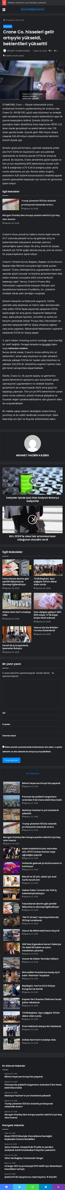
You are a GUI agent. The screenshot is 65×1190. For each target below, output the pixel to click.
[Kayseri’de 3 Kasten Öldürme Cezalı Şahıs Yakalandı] (11, 1003)
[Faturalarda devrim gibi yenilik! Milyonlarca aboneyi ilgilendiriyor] (16, 567)
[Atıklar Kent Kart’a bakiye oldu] (16, 601)
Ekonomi (20, 20)
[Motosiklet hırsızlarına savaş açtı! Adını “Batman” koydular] (11, 976)
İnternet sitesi (9, 735)
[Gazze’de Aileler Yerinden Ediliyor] (11, 963)
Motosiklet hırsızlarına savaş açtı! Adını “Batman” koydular (41, 974)
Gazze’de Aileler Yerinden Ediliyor (40, 958)
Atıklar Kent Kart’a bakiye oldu (16, 613)
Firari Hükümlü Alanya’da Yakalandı (41, 1026)
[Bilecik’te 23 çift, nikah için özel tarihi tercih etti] (11, 881)
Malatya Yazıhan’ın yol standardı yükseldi (27, 2)
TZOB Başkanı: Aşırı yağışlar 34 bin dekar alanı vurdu (45, 581)
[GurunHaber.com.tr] (32, 9)
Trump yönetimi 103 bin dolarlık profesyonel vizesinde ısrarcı (39, 825)
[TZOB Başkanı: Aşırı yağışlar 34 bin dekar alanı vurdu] (48, 567)
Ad (4, 713)
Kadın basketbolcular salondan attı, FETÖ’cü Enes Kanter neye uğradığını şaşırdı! (39, 852)
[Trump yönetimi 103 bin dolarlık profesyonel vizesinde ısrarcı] (10, 204)
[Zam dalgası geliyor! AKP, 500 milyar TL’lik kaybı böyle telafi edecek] (48, 601)
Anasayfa (9, 20)
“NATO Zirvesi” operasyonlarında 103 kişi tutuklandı (40, 919)
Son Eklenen (32, 773)
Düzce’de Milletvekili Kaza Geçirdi (40, 930)
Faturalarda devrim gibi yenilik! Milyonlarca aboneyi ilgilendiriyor (15, 581)
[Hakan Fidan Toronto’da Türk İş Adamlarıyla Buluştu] (11, 894)
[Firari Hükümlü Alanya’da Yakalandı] (11, 1030)
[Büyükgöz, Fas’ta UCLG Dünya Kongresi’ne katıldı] (11, 990)
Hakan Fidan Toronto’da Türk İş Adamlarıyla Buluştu (39, 892)
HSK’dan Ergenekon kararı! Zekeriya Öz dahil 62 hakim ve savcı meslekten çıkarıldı (41, 947)
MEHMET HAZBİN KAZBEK (18, 51)
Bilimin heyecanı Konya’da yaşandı (41, 783)
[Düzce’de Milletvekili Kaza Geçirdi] (11, 935)
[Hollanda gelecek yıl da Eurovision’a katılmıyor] (11, 867)
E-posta (6, 724)
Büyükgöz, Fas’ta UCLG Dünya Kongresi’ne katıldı (38, 987)
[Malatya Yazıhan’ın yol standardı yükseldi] (11, 814)
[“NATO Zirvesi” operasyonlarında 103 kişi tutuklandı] (11, 921)
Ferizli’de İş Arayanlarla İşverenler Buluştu (15, 647)
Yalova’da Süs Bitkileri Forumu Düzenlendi (46, 629)
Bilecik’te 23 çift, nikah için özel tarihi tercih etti (39, 878)
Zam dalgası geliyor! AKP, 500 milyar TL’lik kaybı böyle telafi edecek (48, 615)
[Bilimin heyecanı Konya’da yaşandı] (11, 787)
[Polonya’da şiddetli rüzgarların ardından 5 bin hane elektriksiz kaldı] (11, 801)
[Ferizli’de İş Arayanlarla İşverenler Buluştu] (16, 634)
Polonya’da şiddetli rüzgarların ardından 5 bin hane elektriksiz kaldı (42, 798)
